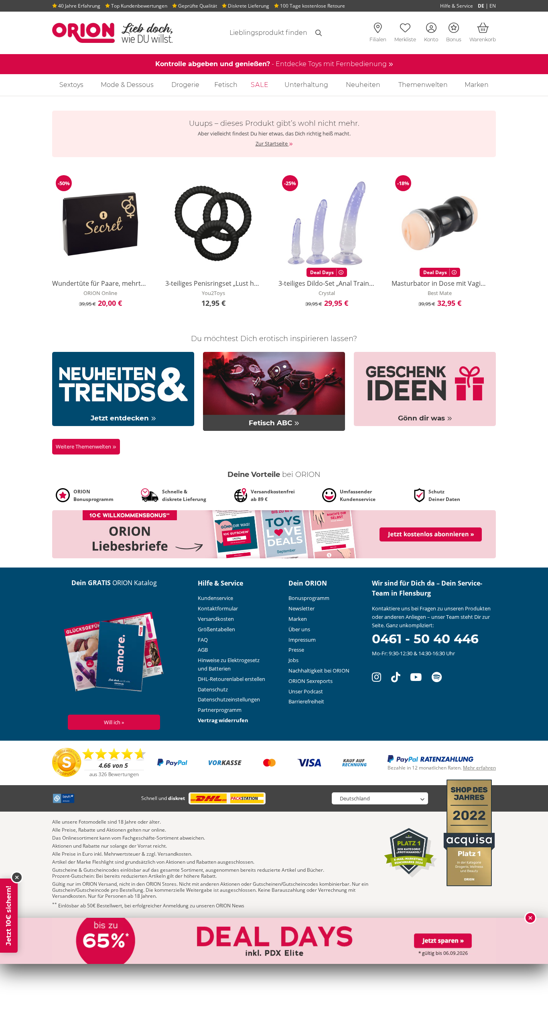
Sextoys (71, 85)
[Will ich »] (114, 653)
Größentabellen (216, 629)
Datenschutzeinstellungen (229, 699)
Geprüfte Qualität (197, 5)
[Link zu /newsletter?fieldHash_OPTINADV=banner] (274, 533)
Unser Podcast (305, 691)
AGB (203, 649)
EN (492, 5)
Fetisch (225, 85)
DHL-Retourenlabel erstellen (231, 679)
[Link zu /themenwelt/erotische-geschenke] (425, 388)
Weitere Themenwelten (84, 446)
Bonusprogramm (308, 598)
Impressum (302, 639)
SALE (260, 85)
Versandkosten (216, 618)
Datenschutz (213, 689)
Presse (296, 649)
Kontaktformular (218, 608)
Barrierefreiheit (306, 701)
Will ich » (114, 722)
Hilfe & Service (456, 5)
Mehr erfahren (479, 767)
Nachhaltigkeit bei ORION (318, 670)
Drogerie (185, 85)
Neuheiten (363, 85)
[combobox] (258, 32)
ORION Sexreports (310, 681)
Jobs (293, 660)
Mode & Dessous (127, 85)
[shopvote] (99, 762)
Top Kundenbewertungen (138, 5)
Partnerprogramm (220, 709)
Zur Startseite (272, 143)
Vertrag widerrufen (223, 720)
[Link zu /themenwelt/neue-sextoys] (123, 388)
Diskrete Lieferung (248, 5)
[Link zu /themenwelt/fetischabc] (274, 390)
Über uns (299, 629)
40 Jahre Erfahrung (78, 5)
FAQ (203, 639)
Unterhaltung (306, 85)
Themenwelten (423, 85)
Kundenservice (215, 598)
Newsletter (301, 608)
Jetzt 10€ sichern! (8, 915)
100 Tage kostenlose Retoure (312, 5)
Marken (477, 85)
